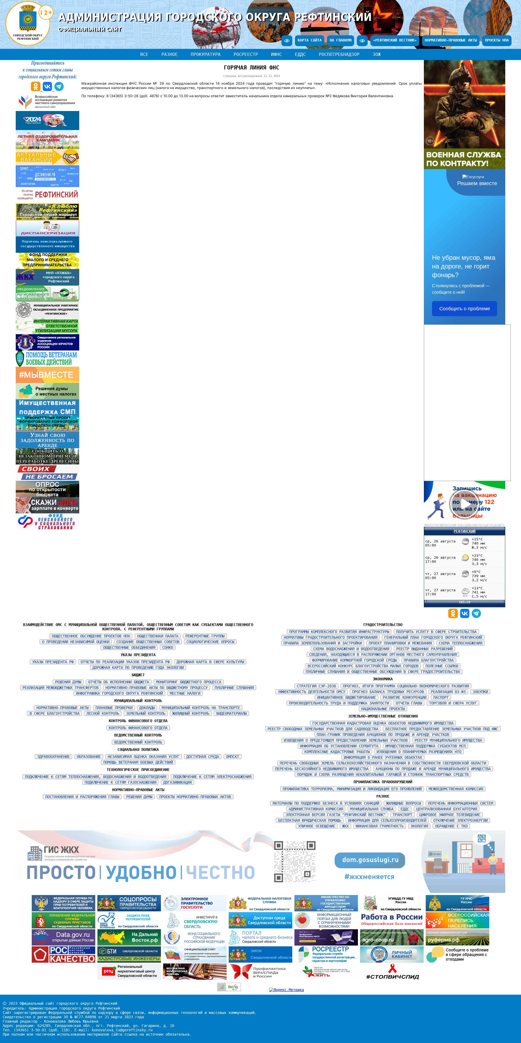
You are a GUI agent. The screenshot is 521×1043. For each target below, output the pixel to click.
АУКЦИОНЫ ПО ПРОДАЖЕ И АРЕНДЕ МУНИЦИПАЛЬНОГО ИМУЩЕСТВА (433, 769)
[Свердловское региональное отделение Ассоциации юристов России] (47, 349)
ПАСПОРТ (441, 697)
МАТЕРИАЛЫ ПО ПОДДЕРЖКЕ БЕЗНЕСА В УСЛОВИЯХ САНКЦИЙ (326, 803)
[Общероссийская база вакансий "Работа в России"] (393, 927)
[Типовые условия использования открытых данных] (64, 944)
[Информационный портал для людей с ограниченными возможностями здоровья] (327, 927)
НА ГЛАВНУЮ (340, 40)
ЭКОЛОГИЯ (419, 826)
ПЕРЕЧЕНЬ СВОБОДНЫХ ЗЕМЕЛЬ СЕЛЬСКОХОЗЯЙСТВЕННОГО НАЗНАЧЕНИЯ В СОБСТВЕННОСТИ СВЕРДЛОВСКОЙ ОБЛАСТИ (383, 763)
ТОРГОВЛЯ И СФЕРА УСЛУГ (453, 703)
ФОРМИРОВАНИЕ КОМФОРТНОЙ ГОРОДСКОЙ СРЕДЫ (354, 660)
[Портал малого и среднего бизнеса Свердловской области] (261, 944)
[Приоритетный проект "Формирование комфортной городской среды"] (47, 430)
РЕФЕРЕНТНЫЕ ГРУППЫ (204, 636)
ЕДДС (300, 54)
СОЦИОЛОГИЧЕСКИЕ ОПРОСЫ (210, 642)
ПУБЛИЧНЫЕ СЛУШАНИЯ (234, 687)
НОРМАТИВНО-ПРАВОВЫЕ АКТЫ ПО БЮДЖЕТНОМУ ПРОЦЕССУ (157, 687)
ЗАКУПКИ (480, 692)
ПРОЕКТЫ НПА (497, 40)
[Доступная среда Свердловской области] (261, 927)
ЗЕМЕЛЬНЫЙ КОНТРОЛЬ (145, 713)
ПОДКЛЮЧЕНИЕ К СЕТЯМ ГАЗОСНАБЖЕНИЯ (120, 782)
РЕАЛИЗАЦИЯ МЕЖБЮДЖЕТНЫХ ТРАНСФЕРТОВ (61, 687)
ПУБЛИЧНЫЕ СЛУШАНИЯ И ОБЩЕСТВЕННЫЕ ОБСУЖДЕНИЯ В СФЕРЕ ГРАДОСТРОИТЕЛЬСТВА (383, 671)
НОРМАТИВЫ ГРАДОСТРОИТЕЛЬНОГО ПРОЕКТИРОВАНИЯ (330, 637)
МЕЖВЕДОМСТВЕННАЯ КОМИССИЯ (456, 789)
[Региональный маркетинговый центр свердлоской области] (130, 978)
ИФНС (276, 54)
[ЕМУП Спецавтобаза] (47, 300)
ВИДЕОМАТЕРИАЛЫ (231, 713)
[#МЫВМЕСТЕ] (47, 382)
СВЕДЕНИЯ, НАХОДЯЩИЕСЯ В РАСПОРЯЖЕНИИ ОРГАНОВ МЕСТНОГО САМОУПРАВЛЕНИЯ (383, 654)
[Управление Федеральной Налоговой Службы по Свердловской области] (261, 910)
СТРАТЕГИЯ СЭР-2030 (316, 686)
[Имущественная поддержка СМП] (47, 414)
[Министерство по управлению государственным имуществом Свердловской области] (327, 910)
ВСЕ (144, 54)
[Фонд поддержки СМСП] (47, 268)
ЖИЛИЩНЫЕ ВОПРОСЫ (403, 803)
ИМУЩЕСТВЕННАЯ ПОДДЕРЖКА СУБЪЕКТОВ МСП (425, 746)
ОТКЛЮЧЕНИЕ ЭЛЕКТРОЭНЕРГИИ (460, 820)
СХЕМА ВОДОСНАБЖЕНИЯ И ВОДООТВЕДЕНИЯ (351, 649)
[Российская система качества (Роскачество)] (64, 961)
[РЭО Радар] (457, 961)
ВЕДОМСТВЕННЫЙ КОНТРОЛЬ (138, 742)
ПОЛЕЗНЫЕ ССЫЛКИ (441, 666)
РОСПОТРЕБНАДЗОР (339, 54)
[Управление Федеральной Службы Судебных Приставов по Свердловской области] (64, 927)
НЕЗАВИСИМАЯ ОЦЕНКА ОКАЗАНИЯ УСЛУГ (143, 756)
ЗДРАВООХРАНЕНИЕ (53, 756)
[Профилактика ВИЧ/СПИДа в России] (261, 978)
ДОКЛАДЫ (147, 708)
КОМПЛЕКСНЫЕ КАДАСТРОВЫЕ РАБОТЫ (337, 752)
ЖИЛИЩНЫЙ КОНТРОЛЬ (190, 713)
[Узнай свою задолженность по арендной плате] (47, 447)
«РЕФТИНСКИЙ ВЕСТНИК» (395, 40)
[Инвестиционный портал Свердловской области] (196, 927)
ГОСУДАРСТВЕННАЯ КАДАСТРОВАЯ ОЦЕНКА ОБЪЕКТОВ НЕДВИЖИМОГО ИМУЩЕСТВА (382, 723)
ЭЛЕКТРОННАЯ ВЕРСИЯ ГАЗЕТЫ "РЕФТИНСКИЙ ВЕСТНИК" (336, 815)
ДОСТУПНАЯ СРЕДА (202, 756)
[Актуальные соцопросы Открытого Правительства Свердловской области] (130, 910)
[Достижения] (47, 186)
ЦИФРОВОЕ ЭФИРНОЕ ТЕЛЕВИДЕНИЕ (449, 815)
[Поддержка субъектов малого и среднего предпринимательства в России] (327, 944)
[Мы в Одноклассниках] (454, 617)
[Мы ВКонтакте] (466, 617)
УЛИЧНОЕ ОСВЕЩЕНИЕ (316, 826)
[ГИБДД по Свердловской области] (393, 910)
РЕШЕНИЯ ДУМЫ (68, 682)
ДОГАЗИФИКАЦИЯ (177, 782)
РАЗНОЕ (169, 54)
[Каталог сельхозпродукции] (457, 944)
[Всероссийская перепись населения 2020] (457, 927)
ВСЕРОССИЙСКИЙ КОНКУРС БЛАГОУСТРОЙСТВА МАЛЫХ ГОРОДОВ (363, 666)
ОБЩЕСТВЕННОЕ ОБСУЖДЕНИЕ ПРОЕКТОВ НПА (91, 636)
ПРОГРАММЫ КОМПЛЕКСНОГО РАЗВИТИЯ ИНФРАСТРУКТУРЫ (339, 632)
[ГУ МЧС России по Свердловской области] (457, 910)
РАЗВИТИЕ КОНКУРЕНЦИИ (404, 697)
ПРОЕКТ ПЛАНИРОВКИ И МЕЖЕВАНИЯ (400, 643)
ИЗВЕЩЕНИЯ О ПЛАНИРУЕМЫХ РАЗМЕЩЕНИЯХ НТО (419, 752)
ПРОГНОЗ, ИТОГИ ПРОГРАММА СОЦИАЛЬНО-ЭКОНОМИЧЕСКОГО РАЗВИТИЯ (406, 686)
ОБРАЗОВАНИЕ (89, 756)
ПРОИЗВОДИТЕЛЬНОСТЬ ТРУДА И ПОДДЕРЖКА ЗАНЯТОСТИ (339, 703)
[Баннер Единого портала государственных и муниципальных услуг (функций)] (196, 910)
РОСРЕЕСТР (246, 54)
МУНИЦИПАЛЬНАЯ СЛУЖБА (371, 809)
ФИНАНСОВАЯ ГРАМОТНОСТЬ (380, 826)
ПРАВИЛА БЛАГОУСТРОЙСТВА (429, 660)
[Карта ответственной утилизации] (47, 333)
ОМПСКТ (232, 756)
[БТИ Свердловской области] (130, 961)
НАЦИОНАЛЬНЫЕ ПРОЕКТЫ (383, 709)
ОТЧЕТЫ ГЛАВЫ (409, 703)
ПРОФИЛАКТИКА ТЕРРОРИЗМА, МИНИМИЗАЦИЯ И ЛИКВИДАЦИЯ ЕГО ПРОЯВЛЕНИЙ (352, 789)
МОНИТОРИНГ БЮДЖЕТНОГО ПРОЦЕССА (188, 682)
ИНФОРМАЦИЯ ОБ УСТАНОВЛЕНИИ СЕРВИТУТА (339, 746)
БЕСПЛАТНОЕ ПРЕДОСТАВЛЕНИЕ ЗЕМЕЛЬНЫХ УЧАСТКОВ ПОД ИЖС (441, 729)
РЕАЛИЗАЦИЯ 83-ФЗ (448, 692)
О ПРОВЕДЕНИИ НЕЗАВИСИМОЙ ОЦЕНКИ (75, 642)
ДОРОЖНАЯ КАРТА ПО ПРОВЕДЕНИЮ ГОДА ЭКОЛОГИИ (138, 667)
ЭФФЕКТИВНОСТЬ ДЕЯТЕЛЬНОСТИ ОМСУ (311, 692)
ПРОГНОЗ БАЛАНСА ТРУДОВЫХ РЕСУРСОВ (388, 692)
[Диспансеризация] (47, 235)
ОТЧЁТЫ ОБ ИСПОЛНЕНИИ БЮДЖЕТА (118, 682)
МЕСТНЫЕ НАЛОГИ (185, 693)
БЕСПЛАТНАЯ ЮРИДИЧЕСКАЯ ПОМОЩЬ (309, 820)
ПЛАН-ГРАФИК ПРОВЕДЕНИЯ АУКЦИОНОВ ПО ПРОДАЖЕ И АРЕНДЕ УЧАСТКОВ (383, 734)
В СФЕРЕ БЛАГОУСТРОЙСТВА (55, 713)
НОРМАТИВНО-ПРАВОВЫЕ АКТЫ (451, 40)
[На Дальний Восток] (130, 944)
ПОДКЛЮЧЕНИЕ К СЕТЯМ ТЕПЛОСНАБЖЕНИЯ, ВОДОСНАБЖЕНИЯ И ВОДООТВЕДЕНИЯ (95, 777)
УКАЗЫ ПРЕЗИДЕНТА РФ (53, 662)
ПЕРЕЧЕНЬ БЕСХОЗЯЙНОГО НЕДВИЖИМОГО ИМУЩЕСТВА (321, 769)
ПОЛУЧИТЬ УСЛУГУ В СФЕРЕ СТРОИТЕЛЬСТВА (436, 632)
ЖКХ (345, 826)
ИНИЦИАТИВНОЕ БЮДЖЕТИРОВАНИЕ (346, 697)
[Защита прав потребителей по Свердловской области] (130, 927)
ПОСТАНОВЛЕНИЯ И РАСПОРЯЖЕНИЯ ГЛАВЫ (82, 797)
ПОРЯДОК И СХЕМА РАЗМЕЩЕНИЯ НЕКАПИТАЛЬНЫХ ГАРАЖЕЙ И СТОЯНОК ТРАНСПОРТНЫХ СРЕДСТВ (383, 774)
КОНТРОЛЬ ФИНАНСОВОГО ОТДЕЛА (138, 728)
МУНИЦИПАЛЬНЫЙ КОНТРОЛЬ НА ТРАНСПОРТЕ (201, 708)
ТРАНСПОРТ (402, 815)
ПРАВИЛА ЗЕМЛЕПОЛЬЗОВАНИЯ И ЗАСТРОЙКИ (323, 643)
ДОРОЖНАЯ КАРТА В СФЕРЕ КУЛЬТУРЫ (210, 662)
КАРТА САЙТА (310, 40)
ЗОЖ (377, 54)
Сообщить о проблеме (464, 308)
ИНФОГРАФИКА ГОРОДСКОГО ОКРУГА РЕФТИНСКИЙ (119, 693)
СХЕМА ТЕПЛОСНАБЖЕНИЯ (460, 643)
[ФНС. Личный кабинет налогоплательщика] (393, 961)
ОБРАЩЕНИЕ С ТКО (451, 826)
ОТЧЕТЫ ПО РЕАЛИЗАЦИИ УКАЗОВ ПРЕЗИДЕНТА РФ (125, 662)
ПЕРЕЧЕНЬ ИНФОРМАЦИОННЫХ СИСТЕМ (460, 803)
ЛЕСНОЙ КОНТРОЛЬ (103, 713)
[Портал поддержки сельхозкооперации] (393, 944)
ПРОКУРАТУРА (206, 54)
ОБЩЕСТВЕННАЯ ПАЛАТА (157, 636)
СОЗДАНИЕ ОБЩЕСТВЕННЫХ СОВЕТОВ (147, 642)
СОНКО (167, 647)
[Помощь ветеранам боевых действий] (47, 365)
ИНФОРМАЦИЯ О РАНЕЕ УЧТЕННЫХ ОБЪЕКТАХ (383, 757)
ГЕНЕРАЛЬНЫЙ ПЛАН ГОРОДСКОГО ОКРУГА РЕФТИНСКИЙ (433, 637)
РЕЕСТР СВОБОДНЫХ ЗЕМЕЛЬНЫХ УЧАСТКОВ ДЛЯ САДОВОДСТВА (323, 729)
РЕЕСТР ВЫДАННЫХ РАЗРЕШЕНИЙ (424, 649)
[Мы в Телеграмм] (476, 617)
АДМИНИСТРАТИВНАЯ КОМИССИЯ (316, 809)
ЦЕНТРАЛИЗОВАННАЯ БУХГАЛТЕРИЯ (446, 809)
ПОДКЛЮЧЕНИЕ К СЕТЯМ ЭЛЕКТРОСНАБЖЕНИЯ (212, 777)
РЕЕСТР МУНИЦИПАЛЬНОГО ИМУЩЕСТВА (448, 740)
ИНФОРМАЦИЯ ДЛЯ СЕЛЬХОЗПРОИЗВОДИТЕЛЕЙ (387, 820)
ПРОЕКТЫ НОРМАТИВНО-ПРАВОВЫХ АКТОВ (195, 797)
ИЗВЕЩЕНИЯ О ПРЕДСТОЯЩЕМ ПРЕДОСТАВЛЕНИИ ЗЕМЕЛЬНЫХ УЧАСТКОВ (346, 740)
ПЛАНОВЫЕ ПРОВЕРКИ (114, 708)
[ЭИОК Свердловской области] (261, 961)
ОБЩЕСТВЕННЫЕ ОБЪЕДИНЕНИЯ (129, 647)
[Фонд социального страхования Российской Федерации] (196, 944)
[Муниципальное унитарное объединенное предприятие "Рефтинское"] (47, 316)
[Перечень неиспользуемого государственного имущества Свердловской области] (47, 251)
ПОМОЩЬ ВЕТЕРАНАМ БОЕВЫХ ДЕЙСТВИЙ (138, 762)
